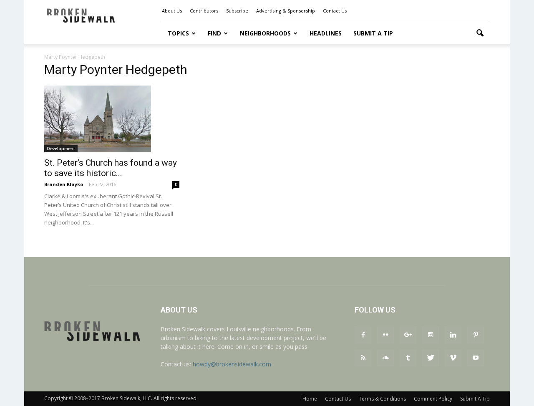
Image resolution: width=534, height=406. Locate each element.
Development (61, 148)
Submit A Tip (373, 33)
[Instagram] (430, 335)
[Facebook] (363, 335)
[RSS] (363, 358)
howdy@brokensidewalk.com (232, 364)
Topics (178, 33)
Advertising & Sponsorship (285, 11)
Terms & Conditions (382, 398)
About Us (172, 11)
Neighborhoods (265, 33)
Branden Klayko (63, 184)
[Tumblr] (408, 358)
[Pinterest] (475, 335)
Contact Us (335, 11)
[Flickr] (385, 335)
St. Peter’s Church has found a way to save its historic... (110, 168)
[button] (480, 33)
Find (214, 33)
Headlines (326, 33)
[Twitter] (430, 358)
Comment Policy (433, 398)
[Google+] (408, 335)
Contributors (204, 11)
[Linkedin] (453, 335)
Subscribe (237, 11)
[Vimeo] (453, 358)
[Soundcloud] (385, 358)
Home (309, 398)
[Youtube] (475, 358)
